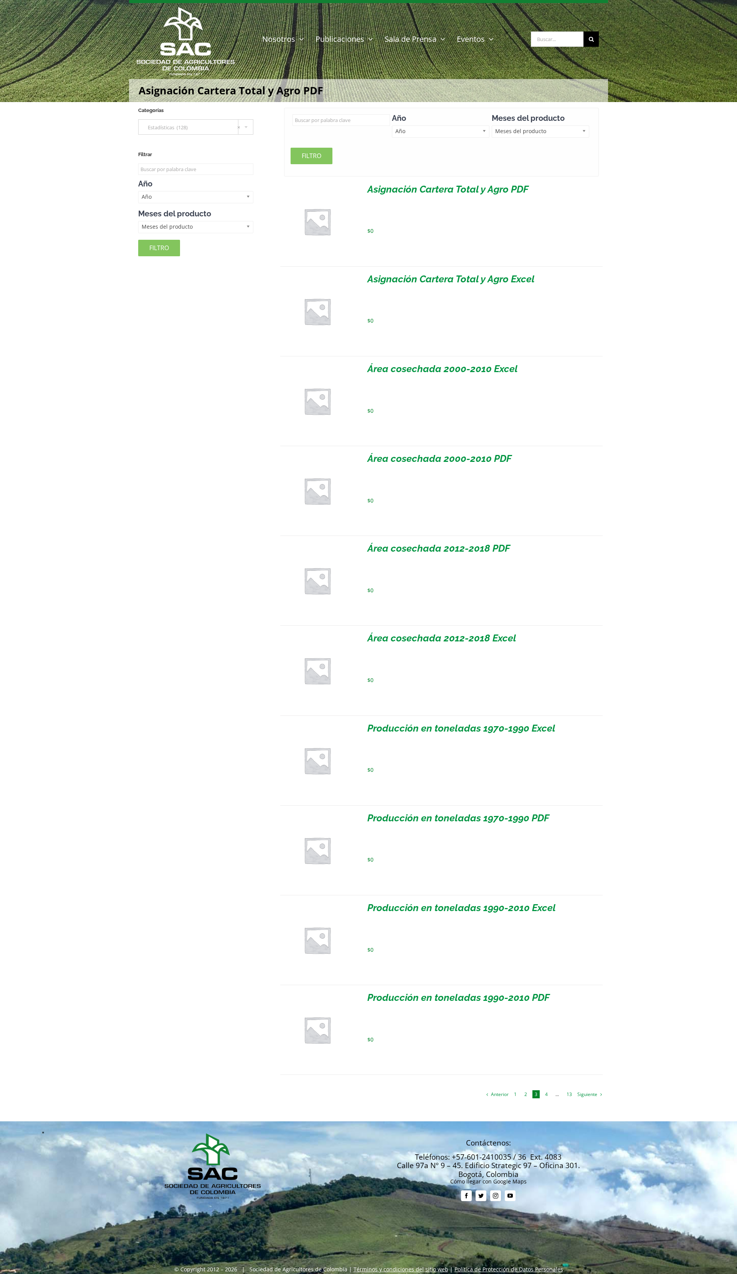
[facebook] (466, 1195)
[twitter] (481, 1195)
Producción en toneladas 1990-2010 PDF (458, 997)
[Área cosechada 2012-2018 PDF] (317, 546)
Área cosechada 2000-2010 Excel (442, 368)
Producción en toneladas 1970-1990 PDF (458, 818)
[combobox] (195, 127)
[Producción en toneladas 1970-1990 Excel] (317, 726)
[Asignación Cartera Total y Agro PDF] (317, 187)
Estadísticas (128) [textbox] (192, 127)
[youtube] (510, 1195)
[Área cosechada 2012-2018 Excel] (317, 636)
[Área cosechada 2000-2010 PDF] (317, 456)
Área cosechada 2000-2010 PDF (439, 458)
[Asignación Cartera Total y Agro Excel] (317, 277)
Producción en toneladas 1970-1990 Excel (461, 728)
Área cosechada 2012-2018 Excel (441, 638)
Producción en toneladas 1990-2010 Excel (461, 907)
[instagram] (495, 1195)
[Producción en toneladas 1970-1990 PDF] (317, 816)
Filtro (311, 156)
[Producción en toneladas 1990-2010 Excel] (317, 906)
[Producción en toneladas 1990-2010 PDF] (317, 995)
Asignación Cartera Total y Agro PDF (448, 189)
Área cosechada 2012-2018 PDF (438, 548)
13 (569, 1094)
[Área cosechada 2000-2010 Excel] (317, 367)
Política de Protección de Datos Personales (508, 1269)
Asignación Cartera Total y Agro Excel (451, 279)
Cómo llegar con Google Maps (488, 1181)
